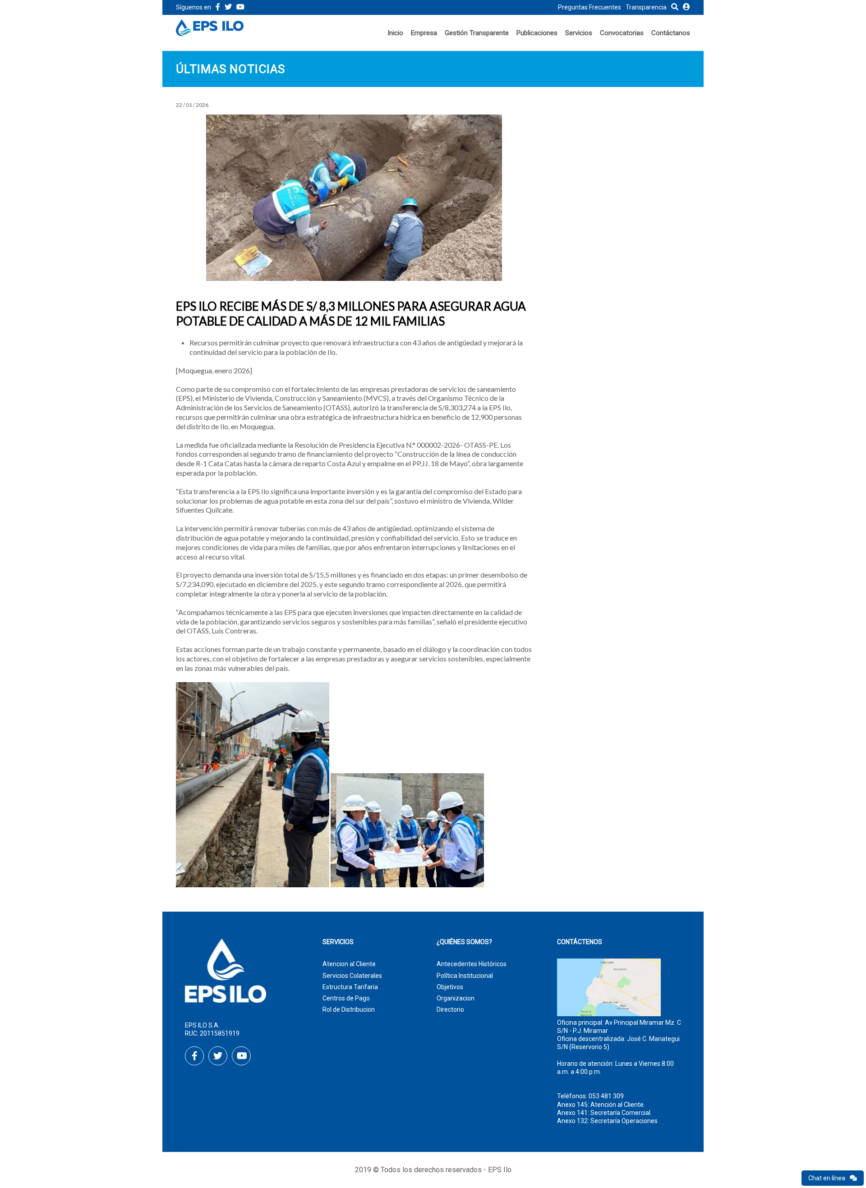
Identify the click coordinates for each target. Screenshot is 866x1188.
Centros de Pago (346, 998)
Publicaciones (536, 33)
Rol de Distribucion (348, 1009)
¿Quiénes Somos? (464, 942)
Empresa (424, 33)
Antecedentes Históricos (472, 964)
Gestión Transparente (477, 33)
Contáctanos (670, 33)
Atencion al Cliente (349, 964)
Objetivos (450, 987)
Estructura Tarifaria (350, 987)
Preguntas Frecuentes (589, 7)
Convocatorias (622, 33)
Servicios (578, 33)
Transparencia (646, 7)
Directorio (450, 1009)
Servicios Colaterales (352, 975)
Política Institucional (465, 975)
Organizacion (455, 998)
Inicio (395, 33)
